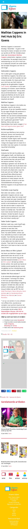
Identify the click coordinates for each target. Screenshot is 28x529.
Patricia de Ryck (14, 521)
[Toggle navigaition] (2, 1)
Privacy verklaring (14, 502)
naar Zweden (5, 86)
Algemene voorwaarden (14, 504)
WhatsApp (7, 326)
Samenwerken (14, 499)
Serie (14, 510)
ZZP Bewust (14, 525)
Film (14, 512)
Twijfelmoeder (14, 523)
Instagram (11, 324)
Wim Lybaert (7, 262)
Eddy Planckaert (6, 291)
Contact (14, 501)
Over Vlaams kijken (14, 497)
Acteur (14, 331)
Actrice (14, 515)
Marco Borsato (17, 291)
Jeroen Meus (22, 260)
